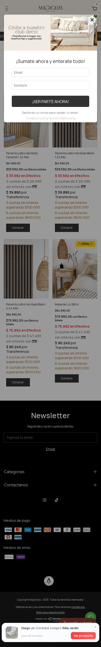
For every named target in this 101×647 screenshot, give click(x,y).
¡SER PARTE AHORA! (50, 101)
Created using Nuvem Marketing (51, 118)
